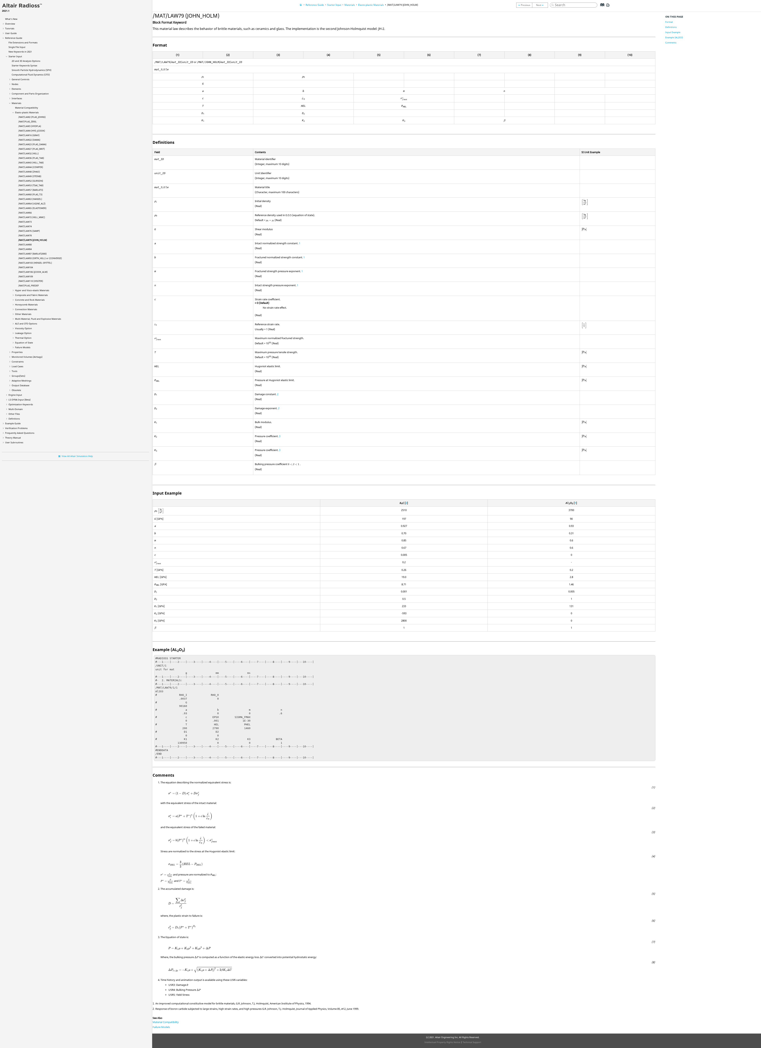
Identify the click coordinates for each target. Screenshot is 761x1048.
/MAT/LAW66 (25, 212)
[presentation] (203, 77)
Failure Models (22, 347)
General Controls (20, 79)
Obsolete (16, 390)
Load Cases (17, 366)
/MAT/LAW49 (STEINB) (29, 176)
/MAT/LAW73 (25, 221)
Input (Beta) (20, 399)
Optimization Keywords (21, 404)
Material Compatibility (26, 107)
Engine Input (15, 394)
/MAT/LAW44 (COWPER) (30, 167)
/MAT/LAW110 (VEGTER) (30, 280)
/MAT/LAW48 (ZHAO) (29, 171)
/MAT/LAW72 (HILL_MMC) (31, 217)
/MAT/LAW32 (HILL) (28, 153)
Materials (16, 103)
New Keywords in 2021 (20, 51)
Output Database (20, 385)
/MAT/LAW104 (25, 267)
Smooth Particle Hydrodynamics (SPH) (31, 70)
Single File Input (17, 47)
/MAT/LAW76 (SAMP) (29, 230)
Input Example (672, 32)
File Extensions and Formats (23, 42)
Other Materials (23, 314)
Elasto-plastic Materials (27, 112)
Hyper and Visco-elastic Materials (32, 290)
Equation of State (24, 342)
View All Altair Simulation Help (77, 456)
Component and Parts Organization (30, 93)
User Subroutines (14, 442)
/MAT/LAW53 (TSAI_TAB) (30, 185)
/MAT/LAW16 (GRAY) (28, 135)
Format (669, 21)
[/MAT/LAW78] (524, 5)
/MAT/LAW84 (25, 249)
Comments (670, 42)
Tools (14, 371)
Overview (10, 23)
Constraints (18, 361)
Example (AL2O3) (674, 37)
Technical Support (472, 1042)
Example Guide (13, 423)
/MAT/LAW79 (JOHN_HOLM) (32, 239)
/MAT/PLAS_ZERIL (27, 121)
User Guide (11, 33)
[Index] (601, 8)
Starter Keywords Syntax (24, 65)
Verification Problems (16, 428)
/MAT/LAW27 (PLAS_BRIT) (31, 148)
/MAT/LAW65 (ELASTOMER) (32, 208)
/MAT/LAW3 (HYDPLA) (29, 126)
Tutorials (9, 28)
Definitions (14, 418)
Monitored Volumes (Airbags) (27, 356)
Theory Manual (13, 437)
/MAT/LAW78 (25, 235)
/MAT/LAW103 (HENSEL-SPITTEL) (35, 262)
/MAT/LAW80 (25, 244)
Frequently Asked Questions (19, 432)
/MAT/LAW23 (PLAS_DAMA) (32, 144)
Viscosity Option (23, 328)
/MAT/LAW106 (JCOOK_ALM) (33, 271)
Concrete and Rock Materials (30, 299)
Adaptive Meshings (21, 380)
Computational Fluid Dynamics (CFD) (31, 74)
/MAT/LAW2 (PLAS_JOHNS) (32, 116)
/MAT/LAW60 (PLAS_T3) (30, 194)
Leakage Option (23, 333)
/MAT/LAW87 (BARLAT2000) (32, 253)
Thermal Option (23, 337)
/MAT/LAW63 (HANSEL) (30, 198)
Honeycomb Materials (26, 304)
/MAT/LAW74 (25, 226)
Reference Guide (13, 37)
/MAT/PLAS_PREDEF (28, 285)
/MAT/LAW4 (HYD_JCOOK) (31, 130)
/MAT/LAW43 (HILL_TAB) (31, 162)
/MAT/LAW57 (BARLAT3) (30, 189)
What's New (11, 18)
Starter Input (15, 56)
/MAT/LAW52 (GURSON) (30, 180)
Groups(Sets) (18, 375)
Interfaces (17, 98)
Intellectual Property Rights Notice (442, 1042)
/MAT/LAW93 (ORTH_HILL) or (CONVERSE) (40, 258)
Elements (16, 88)
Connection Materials (26, 309)
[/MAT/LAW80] (541, 5)
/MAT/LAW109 (25, 276)
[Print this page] (608, 6)
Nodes (15, 84)
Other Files (14, 413)
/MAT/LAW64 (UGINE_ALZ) (31, 203)
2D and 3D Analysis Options (26, 60)
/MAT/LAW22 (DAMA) (29, 139)
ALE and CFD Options (26, 323)
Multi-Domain (16, 409)
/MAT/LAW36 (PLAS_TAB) (31, 157)
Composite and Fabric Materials (31, 295)
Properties (17, 352)
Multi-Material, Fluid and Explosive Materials (38, 318)
